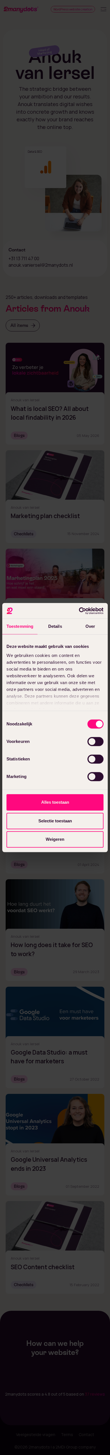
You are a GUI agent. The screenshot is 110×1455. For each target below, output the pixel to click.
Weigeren (55, 839)
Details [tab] (55, 626)
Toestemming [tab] (19, 626)
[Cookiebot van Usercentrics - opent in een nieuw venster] (79, 611)
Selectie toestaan (55, 820)
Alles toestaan (55, 802)
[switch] (95, 741)
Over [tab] (90, 626)
